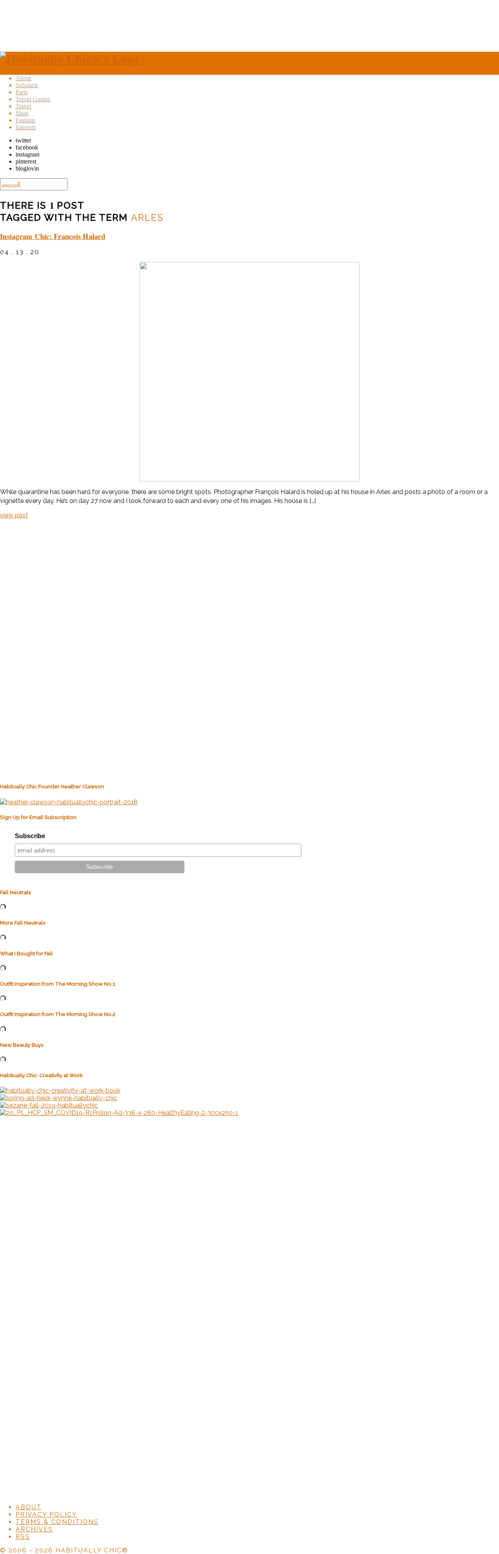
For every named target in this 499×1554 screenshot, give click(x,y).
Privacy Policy (46, 1514)
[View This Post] (249, 372)
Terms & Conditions (57, 1522)
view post (14, 515)
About (29, 1507)
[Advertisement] (249, 24)
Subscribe (30, 836)
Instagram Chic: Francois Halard (52, 236)
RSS (23, 1536)
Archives (34, 1529)
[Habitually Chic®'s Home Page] (71, 59)
